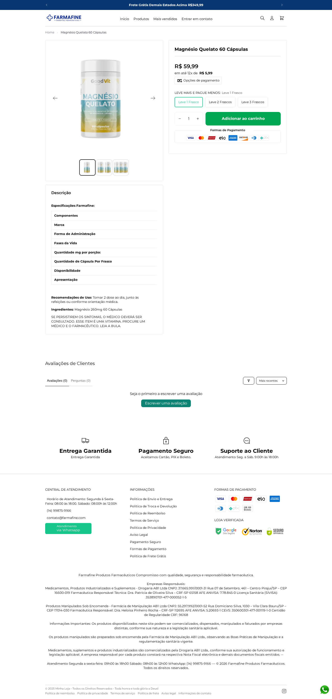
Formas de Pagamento (148, 549)
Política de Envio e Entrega (151, 499)
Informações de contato (194, 693)
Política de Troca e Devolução (153, 506)
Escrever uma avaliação (166, 403)
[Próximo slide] (282, 5)
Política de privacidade (92, 693)
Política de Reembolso (147, 513)
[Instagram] (284, 691)
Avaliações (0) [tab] (57, 380)
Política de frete (148, 693)
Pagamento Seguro (145, 542)
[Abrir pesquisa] (262, 18)
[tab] (87, 167)
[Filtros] (248, 381)
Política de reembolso (60, 693)
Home (49, 32)
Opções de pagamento (201, 80)
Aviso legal (168, 693)
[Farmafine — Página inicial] (64, 18)
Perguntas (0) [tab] (81, 380)
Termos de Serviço (144, 520)
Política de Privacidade (148, 528)
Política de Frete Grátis (148, 556)
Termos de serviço (122, 693)
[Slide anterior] (47, 5)
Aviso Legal (139, 535)
